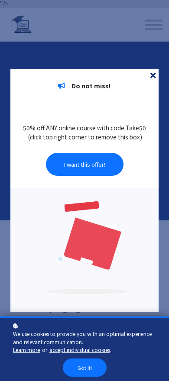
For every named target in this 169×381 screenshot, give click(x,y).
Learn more (26, 349)
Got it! (85, 367)
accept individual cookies (79, 349)
